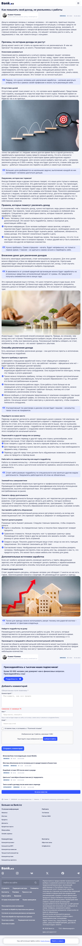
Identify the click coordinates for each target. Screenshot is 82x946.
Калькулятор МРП (7, 846)
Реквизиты (34, 888)
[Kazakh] (73, 3)
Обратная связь (47, 842)
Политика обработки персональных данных (17, 916)
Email (4, 720)
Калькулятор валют (8, 842)
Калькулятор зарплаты (9, 860)
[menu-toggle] (78, 3)
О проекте (5, 888)
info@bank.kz (46, 846)
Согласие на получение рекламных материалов (18, 913)
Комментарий (7, 693)
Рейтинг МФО (46, 816)
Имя (4, 711)
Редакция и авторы (20, 888)
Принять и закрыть (58, 941)
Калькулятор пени (7, 856)
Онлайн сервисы (7, 833)
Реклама (15, 892)
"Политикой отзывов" (34, 728)
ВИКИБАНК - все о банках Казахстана (21, 799)
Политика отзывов (8, 923)
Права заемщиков (29, 900)
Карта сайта (6, 896)
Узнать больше (45, 941)
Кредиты (4, 819)
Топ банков (45, 812)
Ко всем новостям (41, 792)
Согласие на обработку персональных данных (18, 909)
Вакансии (17, 896)
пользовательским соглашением (55, 918)
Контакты (5, 892)
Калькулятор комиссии (9, 849)
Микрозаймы (6, 830)
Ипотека (4, 816)
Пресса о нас (27, 892)
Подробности (12, 679)
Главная (6, 799)
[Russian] (70, 3)
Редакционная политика (26, 920)
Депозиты (5, 823)
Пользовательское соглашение (13, 906)
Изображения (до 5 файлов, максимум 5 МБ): (37, 734)
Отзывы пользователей (10, 900)
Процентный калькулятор (10, 853)
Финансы (63, 15)
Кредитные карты (7, 826)
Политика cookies (8, 920)
